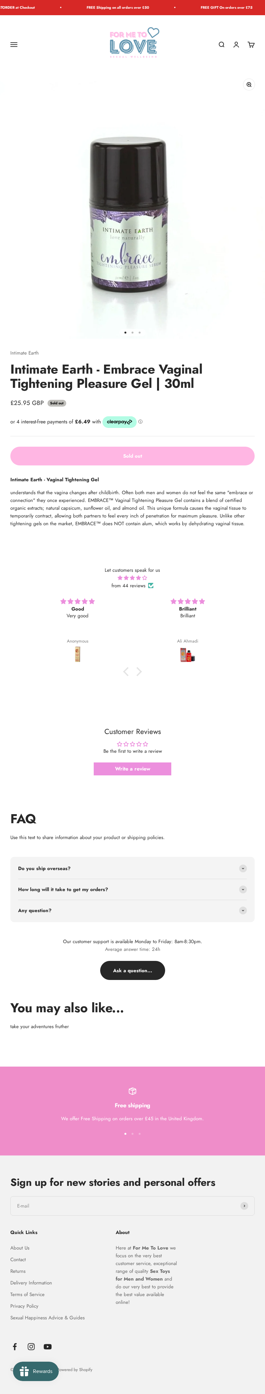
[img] (132, 578)
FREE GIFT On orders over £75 (215, 7)
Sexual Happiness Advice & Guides (47, 1317)
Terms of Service (27, 1294)
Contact (18, 1259)
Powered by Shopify (74, 1370)
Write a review (132, 768)
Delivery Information (31, 1282)
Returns (18, 1271)
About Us (19, 1247)
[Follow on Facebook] (14, 1346)
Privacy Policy (24, 1306)
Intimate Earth (24, 352)
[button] (127, 671)
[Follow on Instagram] (31, 1346)
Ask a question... (132, 970)
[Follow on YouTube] (47, 1346)
